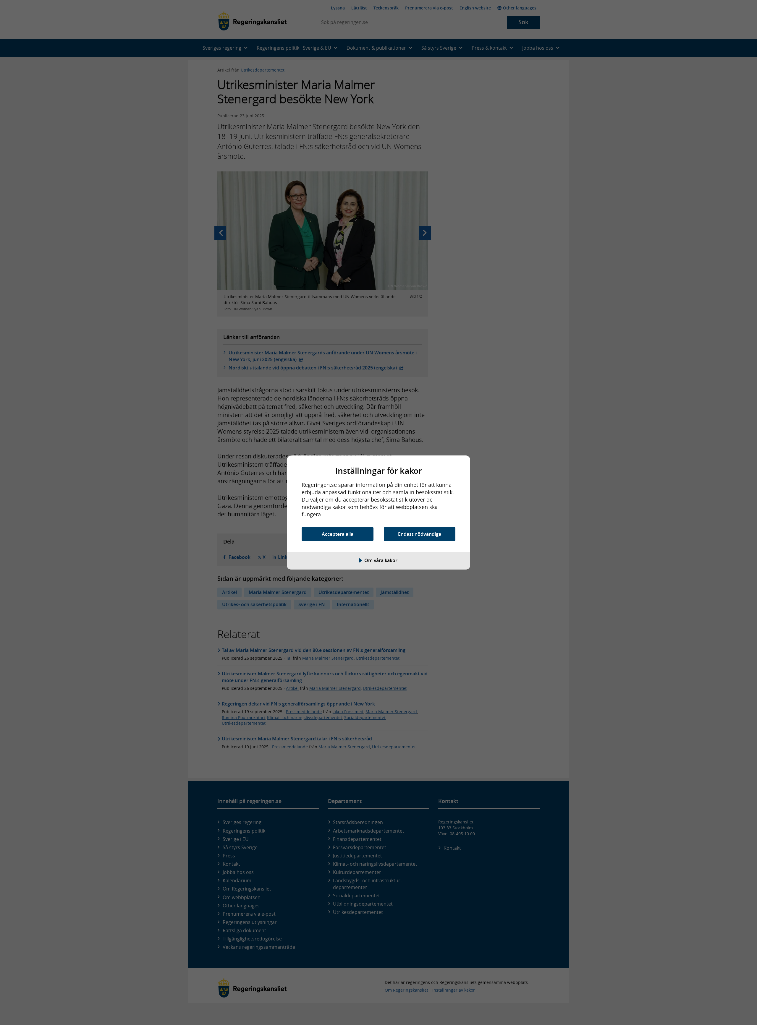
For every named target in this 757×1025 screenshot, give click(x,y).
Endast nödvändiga (419, 534)
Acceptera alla (337, 534)
